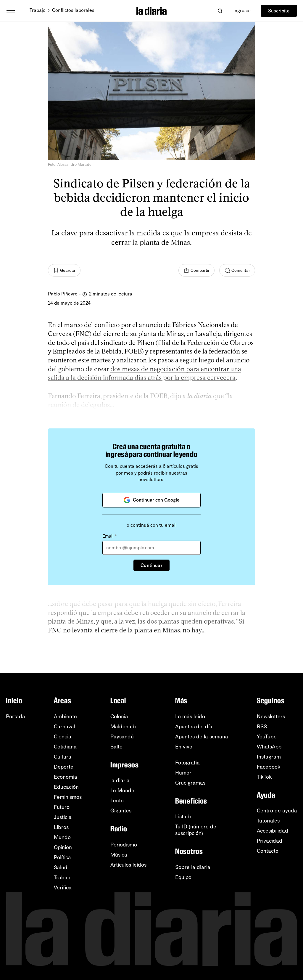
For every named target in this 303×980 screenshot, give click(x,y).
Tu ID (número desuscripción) (195, 829)
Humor (183, 772)
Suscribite (279, 11)
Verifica (63, 887)
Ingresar (242, 10)
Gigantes (120, 810)
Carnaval (64, 726)
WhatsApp (269, 746)
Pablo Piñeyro (63, 294)
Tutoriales (268, 820)
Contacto (267, 851)
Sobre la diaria (192, 867)
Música (118, 855)
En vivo (183, 746)
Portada (15, 716)
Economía (65, 777)
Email (109, 536)
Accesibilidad (272, 831)
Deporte (63, 767)
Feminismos (68, 797)
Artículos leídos (128, 865)
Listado (184, 816)
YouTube (267, 736)
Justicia (63, 817)
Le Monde (122, 790)
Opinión (63, 847)
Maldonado (124, 726)
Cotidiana (65, 746)
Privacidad (269, 841)
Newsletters (271, 716)
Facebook (269, 767)
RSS (262, 726)
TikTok (264, 777)
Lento (117, 800)
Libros (61, 827)
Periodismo (123, 844)
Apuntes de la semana (201, 736)
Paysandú (122, 736)
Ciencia (62, 736)
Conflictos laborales (73, 10)
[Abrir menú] (10, 10)
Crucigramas (190, 783)
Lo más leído (190, 716)
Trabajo (38, 10)
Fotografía (187, 762)
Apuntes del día (193, 726)
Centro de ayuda (277, 810)
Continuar (151, 565)
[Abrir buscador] (220, 11)
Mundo (62, 837)
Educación (66, 787)
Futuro (62, 807)
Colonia (119, 716)
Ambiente (65, 716)
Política (62, 857)
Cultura (62, 757)
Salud (60, 867)
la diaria (120, 780)
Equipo (183, 877)
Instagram (269, 757)
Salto (116, 746)
